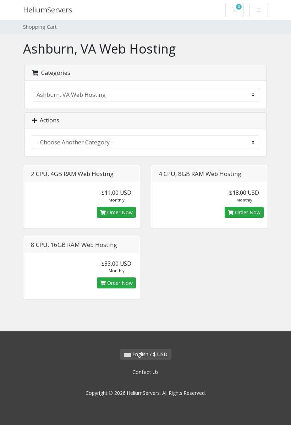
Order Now (119, 212)
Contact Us (145, 372)
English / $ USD (149, 354)
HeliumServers (47, 10)
